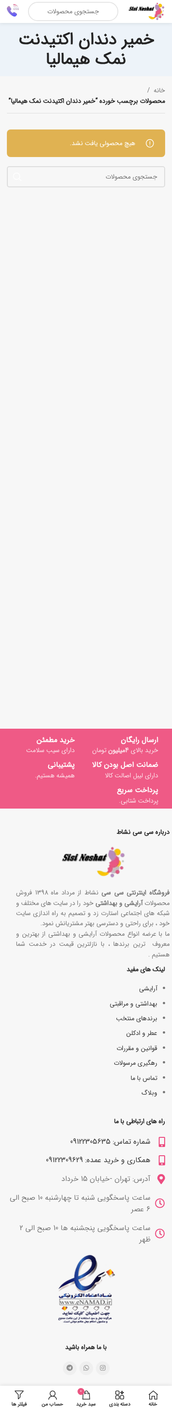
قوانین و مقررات (137, 1048)
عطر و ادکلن (141, 1033)
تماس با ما (144, 1078)
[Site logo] (146, 11)
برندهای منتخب (136, 1018)
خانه (159, 90)
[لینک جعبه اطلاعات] (13, 11)
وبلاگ (149, 1093)
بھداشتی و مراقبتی (133, 1004)
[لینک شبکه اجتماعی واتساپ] (86, 1368)
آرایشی (148, 989)
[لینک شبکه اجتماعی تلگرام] (70, 1368)
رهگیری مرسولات (135, 1063)
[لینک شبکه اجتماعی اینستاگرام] (103, 1368)
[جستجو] (17, 176)
